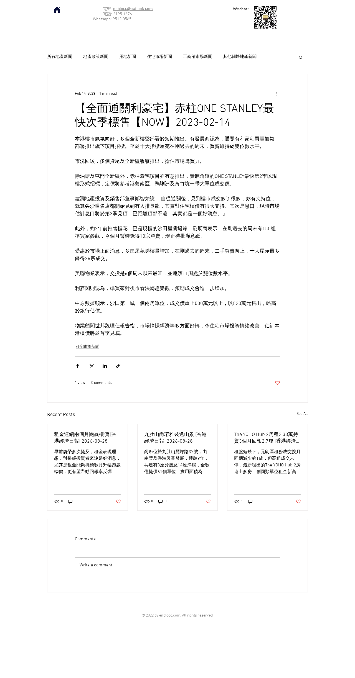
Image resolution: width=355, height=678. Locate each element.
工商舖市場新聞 (197, 56)
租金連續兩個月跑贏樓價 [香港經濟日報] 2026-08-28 (85, 438)
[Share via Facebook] (77, 365)
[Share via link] (118, 365)
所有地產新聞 (59, 56)
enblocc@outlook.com (133, 8)
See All (302, 414)
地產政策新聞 (95, 56)
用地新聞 (127, 56)
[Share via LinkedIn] (104, 365)
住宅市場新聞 (159, 56)
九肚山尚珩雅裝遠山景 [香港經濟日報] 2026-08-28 (175, 438)
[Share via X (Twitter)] (91, 365)
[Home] (57, 9)
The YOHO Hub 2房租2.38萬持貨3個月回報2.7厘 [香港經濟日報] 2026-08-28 (266, 438)
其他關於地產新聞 (240, 56)
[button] (300, 57)
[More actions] (276, 94)
